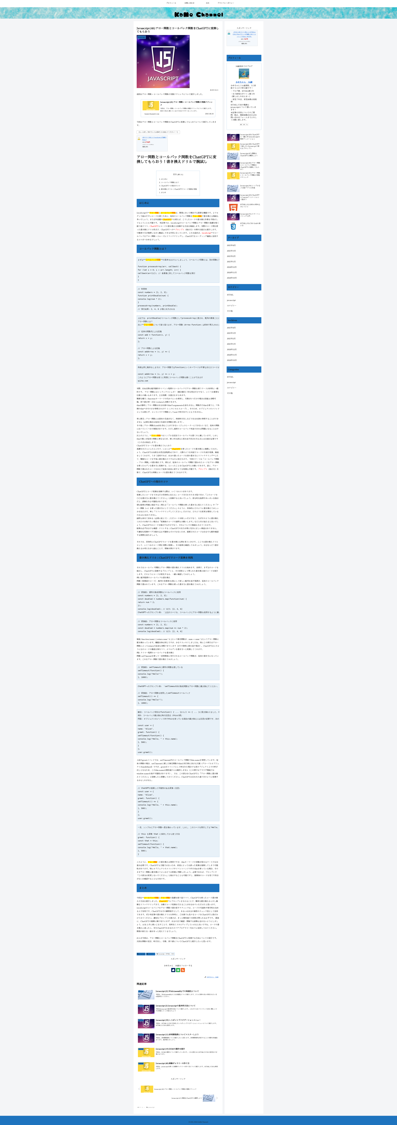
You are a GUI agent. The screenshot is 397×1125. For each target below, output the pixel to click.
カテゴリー (151, 954)
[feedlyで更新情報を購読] (178, 970)
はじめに (164, 179)
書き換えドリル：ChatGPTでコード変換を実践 (179, 189)
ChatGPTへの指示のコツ (170, 186)
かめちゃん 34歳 (244, 82)
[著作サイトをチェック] (173, 970)
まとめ (163, 192)
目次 (175, 174)
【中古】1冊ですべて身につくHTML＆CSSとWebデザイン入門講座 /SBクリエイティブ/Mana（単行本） (244, 34)
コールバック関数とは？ (170, 182)
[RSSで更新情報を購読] (183, 970)
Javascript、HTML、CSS (166, 954)
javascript (142, 954)
